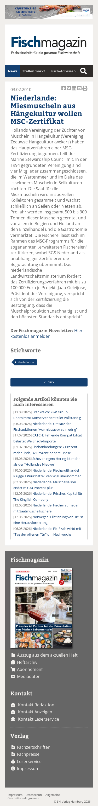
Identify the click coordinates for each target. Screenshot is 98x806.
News (12, 71)
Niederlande (26, 362)
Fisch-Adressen (63, 71)
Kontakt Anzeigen (35, 712)
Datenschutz (34, 795)
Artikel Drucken (85, 91)
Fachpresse (28, 754)
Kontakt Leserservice (38, 719)
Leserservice (29, 761)
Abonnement (30, 669)
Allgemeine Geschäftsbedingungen (34, 796)
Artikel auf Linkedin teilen (74, 91)
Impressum (28, 768)
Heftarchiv (27, 662)
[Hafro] (49, 17)
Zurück (49, 382)
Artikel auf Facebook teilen (64, 91)
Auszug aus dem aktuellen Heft (47, 655)
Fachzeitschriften (33, 747)
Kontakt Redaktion (36, 705)
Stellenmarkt (33, 71)
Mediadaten (29, 676)
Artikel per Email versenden (79, 91)
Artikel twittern (69, 91)
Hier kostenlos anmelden (46, 333)
